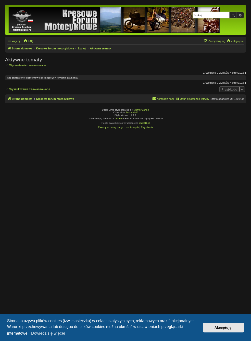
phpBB (119, 118)
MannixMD (132, 112)
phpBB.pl (144, 123)
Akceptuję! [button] (223, 328)
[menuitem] (28, 41)
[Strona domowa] (114, 20)
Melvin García (141, 109)
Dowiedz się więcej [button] (48, 333)
